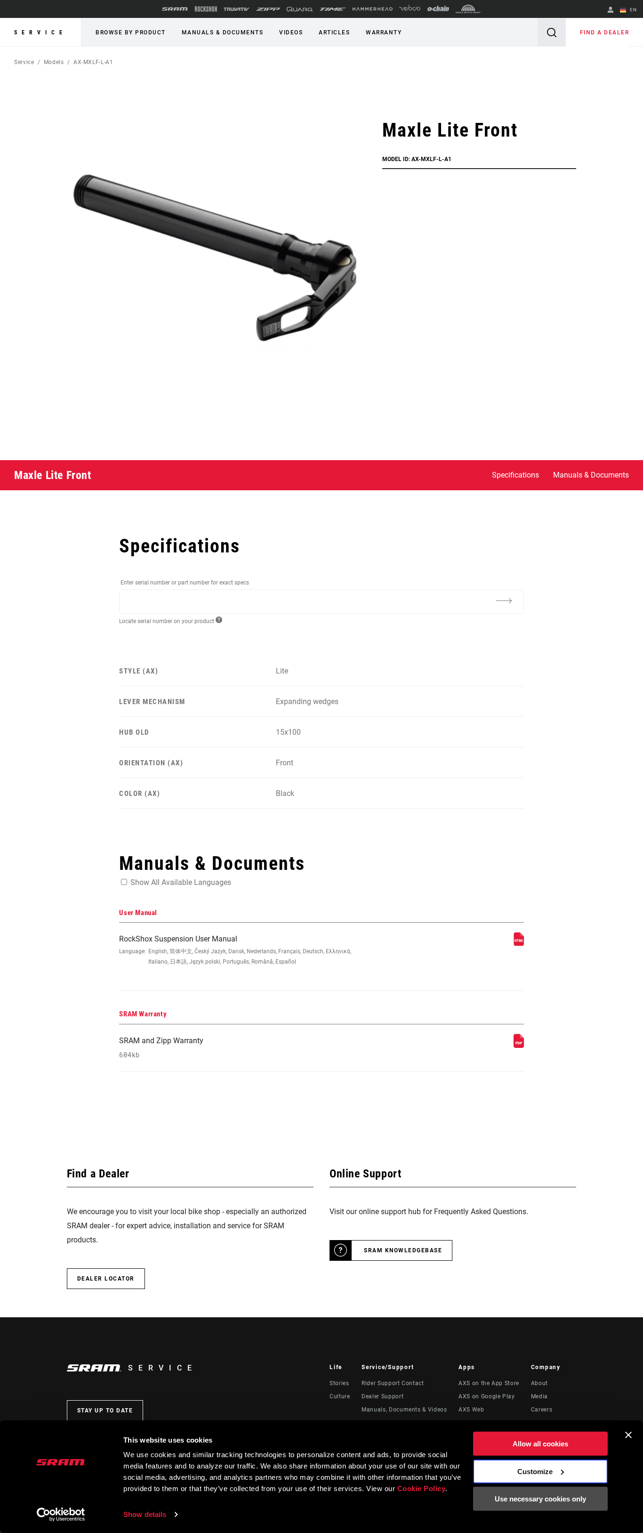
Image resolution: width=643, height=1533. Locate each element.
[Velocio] (409, 9)
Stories (339, 1383)
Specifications (515, 474)
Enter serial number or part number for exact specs (185, 582)
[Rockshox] (206, 9)
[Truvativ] (236, 9)
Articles (334, 32)
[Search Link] (552, 32)
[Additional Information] (504, 601)
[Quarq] (300, 9)
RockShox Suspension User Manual (235, 949)
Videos (291, 32)
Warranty (384, 32)
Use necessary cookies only (540, 1499)
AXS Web (471, 1409)
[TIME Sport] (333, 9)
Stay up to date (105, 1410)
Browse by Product (131, 32)
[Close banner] (628, 1435)
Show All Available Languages (180, 882)
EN (632, 9)
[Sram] (175, 9)
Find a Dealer (604, 32)
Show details (144, 1514)
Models (54, 62)
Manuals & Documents (223, 32)
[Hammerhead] (373, 9)
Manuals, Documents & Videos (404, 1409)
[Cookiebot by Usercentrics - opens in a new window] (61, 1515)
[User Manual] (519, 943)
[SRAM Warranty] (519, 1045)
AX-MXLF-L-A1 (93, 62)
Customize (535, 1471)
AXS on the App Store (488, 1383)
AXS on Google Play (486, 1396)
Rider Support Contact (393, 1383)
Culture (340, 1396)
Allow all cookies (540, 1444)
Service (40, 32)
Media (539, 1396)
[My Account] (610, 10)
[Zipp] (268, 9)
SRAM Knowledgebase (403, 1250)
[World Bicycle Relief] (468, 9)
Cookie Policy (421, 1488)
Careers (541, 1409)
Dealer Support (382, 1396)
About (539, 1383)
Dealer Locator (106, 1278)
